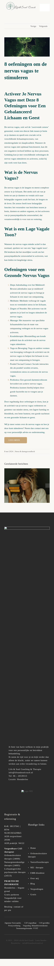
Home (33, 848)
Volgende (43, 26)
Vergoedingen (36, 889)
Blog (32, 884)
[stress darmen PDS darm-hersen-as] (27, 485)
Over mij (34, 878)
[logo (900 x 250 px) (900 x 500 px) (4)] (27, 528)
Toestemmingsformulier (24, 928)
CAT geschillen (44, 923)
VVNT (35, 928)
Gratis (33, 894)
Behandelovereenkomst (40, 926)
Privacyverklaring (15, 926)
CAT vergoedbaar (30, 923)
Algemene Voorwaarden (12, 923)
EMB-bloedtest (37, 873)
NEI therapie (36, 868)
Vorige (33, 26)
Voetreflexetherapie (39, 862)
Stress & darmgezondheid (25, 451)
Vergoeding (27, 926)
